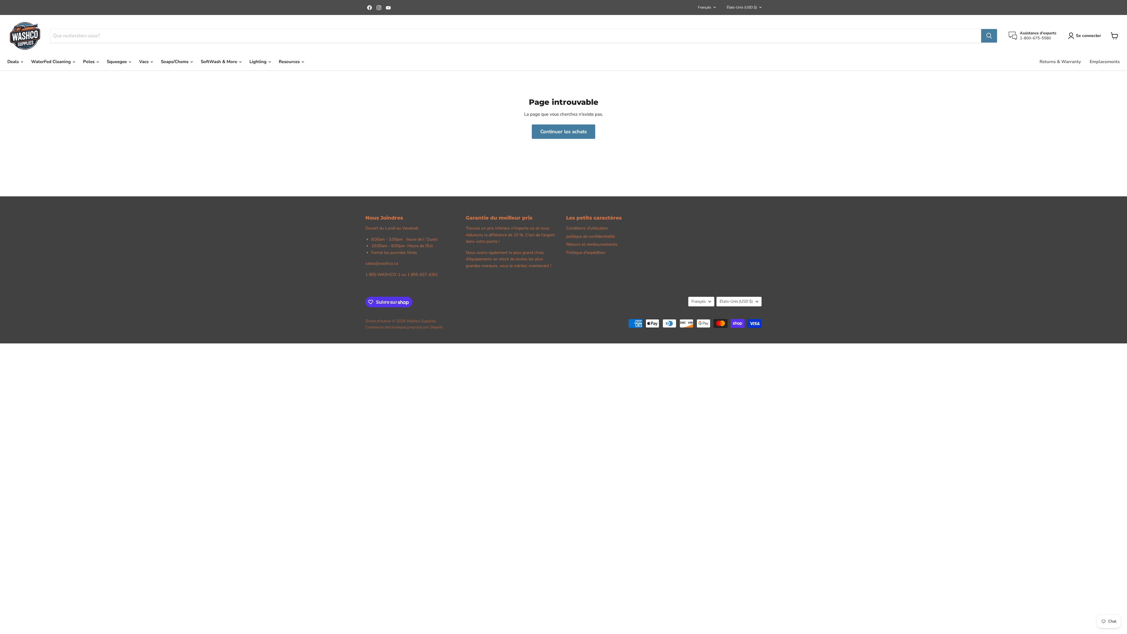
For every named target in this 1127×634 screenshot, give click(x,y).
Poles (89, 62)
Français (704, 7)
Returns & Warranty (1060, 62)
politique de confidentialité (590, 236)
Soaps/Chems (175, 62)
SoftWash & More (219, 62)
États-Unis (742, 7)
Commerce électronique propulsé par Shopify (404, 327)
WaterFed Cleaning (51, 62)
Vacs (144, 62)
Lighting (258, 62)
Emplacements (1105, 62)
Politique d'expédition (585, 252)
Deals (13, 62)
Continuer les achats (563, 131)
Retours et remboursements (592, 244)
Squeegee (117, 62)
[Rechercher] (989, 36)
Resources (290, 62)
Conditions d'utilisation (587, 228)
